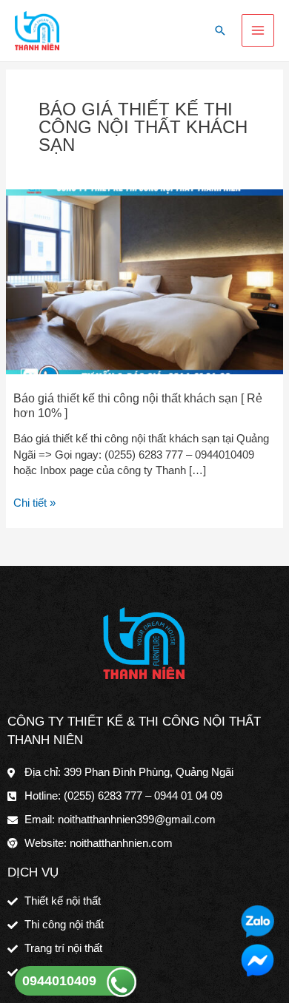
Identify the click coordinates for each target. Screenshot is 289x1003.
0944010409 (59, 980)
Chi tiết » (34, 502)
